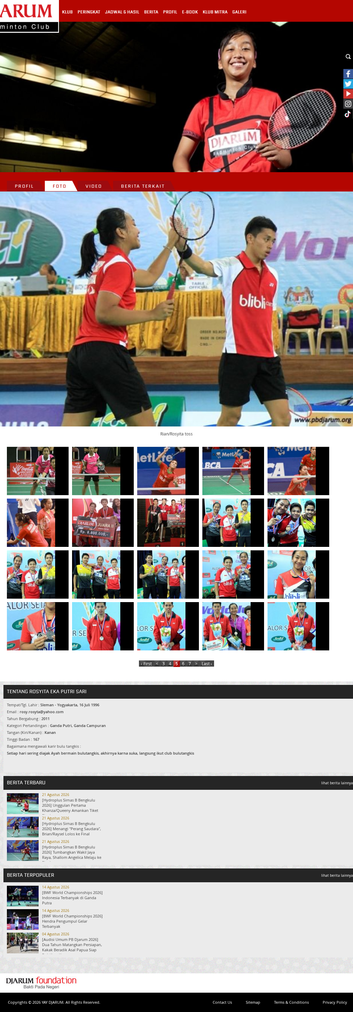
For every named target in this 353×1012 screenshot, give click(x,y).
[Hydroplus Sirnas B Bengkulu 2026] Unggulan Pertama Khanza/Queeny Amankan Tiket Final (70, 807)
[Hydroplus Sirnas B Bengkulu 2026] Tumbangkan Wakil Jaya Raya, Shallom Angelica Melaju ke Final (71, 854)
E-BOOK (190, 12)
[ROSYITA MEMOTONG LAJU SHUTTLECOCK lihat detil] (226, 471)
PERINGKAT (89, 12)
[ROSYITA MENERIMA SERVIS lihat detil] (292, 471)
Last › (207, 663)
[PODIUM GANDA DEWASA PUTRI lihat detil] (96, 523)
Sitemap (253, 1002)
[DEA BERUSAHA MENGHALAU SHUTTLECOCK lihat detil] (96, 471)
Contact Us (222, 1002)
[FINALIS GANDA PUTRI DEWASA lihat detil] (161, 523)
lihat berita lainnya (337, 783)
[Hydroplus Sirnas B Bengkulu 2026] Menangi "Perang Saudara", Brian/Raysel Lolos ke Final (71, 828)
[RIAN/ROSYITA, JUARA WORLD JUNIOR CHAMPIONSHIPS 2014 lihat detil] (292, 626)
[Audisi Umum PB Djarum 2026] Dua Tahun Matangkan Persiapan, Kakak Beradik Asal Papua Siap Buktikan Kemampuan (72, 947)
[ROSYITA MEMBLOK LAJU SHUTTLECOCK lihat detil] (161, 471)
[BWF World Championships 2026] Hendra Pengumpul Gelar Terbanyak (72, 921)
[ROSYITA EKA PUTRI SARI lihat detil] (31, 626)
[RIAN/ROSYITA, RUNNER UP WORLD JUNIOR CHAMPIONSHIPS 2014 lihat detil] (96, 626)
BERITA (151, 12)
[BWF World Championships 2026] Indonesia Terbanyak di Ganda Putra (72, 897)
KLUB (67, 12)
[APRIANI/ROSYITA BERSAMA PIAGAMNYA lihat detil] (292, 574)
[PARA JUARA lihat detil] (226, 523)
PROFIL (170, 12)
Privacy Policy (335, 1002)
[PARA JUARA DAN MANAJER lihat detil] (161, 574)
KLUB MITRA (215, 12)
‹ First (146, 663)
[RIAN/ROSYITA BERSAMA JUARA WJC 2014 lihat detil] (226, 626)
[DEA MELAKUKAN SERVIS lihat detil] (31, 471)
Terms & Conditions (291, 1002)
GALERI (239, 12)
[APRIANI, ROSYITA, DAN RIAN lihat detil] (226, 574)
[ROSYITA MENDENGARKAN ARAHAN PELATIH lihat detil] (31, 523)
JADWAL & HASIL (122, 12)
